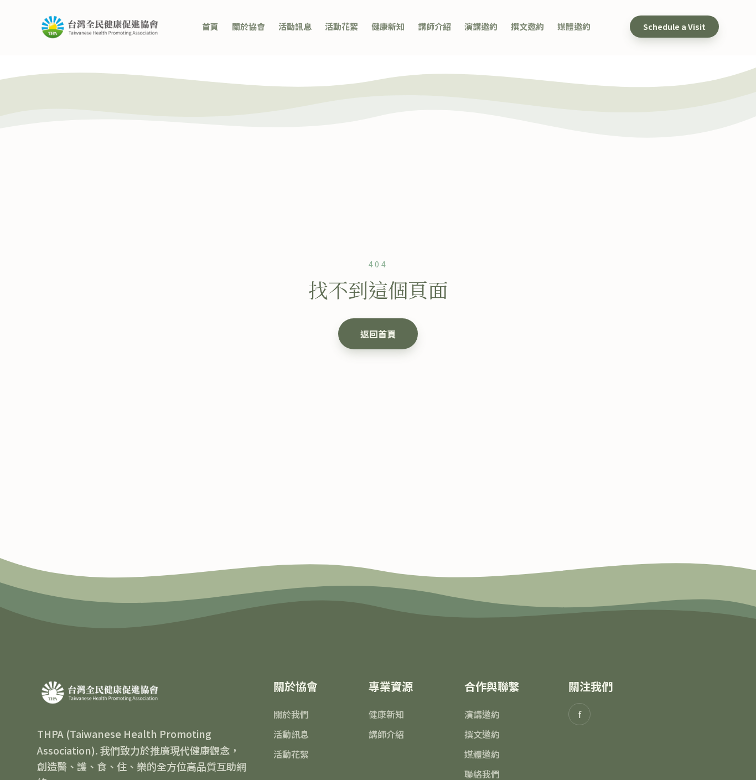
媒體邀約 (574, 26)
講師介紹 (434, 26)
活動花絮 (341, 26)
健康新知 (388, 26)
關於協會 (248, 26)
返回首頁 (378, 333)
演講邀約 (481, 26)
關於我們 (291, 714)
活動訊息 (295, 26)
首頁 (210, 26)
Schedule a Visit (674, 26)
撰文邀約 (527, 26)
